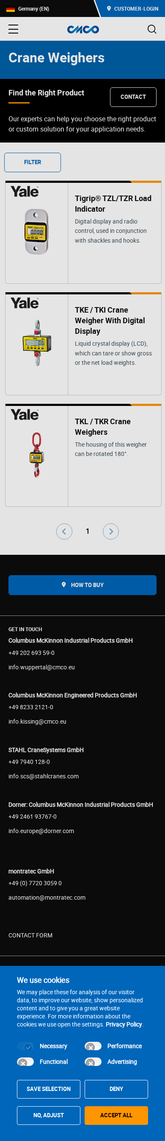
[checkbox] (25, 1046)
